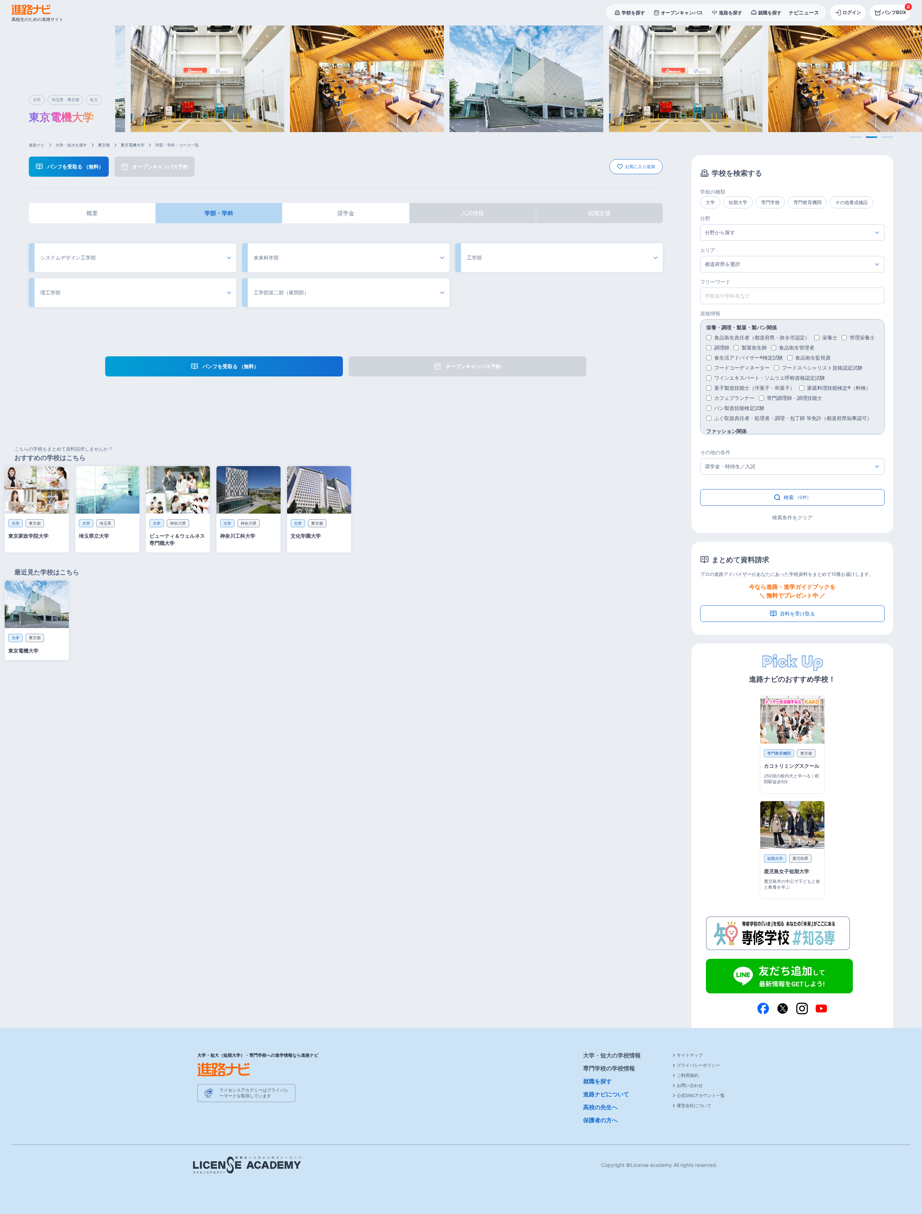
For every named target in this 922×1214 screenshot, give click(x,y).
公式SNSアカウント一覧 (701, 1095)
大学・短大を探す (71, 145)
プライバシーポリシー (698, 1065)
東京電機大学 (132, 145)
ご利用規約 (687, 1075)
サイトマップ (690, 1055)
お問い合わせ (690, 1085)
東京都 (104, 145)
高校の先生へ (600, 1107)
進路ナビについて (606, 1094)
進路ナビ (37, 145)
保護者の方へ (600, 1120)
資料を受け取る (797, 613)
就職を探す (597, 1081)
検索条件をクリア (792, 517)
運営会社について (694, 1105)
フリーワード (715, 282)
